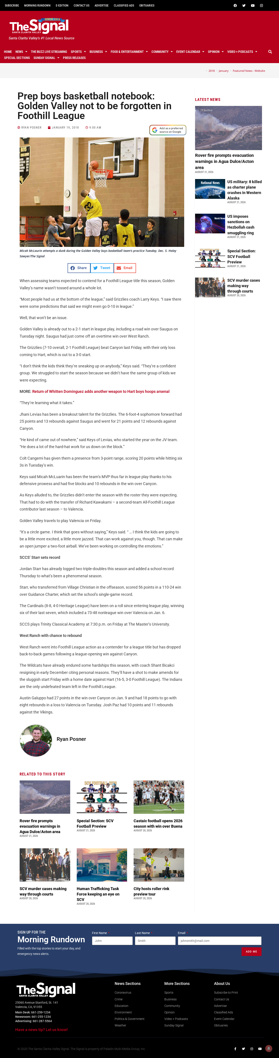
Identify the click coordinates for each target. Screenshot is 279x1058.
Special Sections (17, 58)
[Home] (203, 71)
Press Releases (74, 58)
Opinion (213, 52)
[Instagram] (261, 5)
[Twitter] (244, 5)
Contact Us (81, 5)
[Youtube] (252, 5)
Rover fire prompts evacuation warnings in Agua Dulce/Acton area (40, 826)
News (19, 52)
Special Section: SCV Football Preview (241, 256)
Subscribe (12, 5)
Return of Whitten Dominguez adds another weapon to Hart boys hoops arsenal (101, 391)
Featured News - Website (249, 71)
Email (182, 933)
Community (159, 52)
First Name (99, 933)
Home (8, 52)
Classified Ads (124, 5)
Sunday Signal (44, 58)
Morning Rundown (37, 5)
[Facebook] (235, 5)
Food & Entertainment (127, 52)
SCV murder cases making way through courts (243, 285)
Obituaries (146, 5)
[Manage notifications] (268, 1048)
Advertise (102, 5)
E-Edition (62, 5)
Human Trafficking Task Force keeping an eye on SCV (98, 894)
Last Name (142, 933)
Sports (76, 52)
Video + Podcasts (240, 52)
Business (96, 52)
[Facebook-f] (235, 1048)
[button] (270, 52)
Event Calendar (188, 52)
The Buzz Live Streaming (49, 52)
